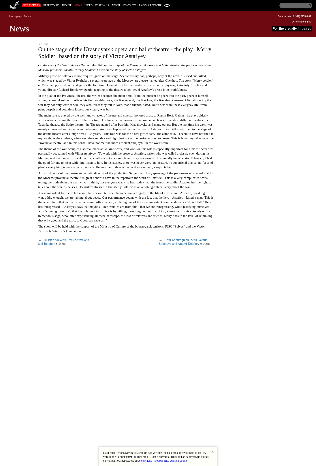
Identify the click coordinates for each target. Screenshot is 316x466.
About (116, 5)
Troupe (67, 5)
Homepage (15, 16)
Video (88, 5)
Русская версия (150, 5)
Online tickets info (301, 21)
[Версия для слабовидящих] (167, 5)
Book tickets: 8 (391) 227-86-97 (294, 16)
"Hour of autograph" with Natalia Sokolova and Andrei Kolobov (183, 241)
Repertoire (51, 5)
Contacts (129, 5)
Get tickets (31, 5)
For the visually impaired (292, 28)
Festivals (102, 5)
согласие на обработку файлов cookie (164, 460)
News (78, 5)
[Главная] (14, 4)
